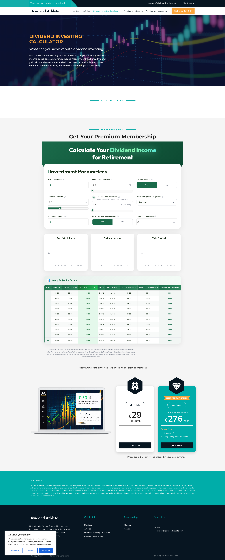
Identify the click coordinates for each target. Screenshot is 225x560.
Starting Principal (62, 179)
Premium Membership (133, 11)
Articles (86, 11)
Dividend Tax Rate (63, 197)
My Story (76, 11)
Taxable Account (151, 179)
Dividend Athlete (44, 11)
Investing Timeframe (152, 216)
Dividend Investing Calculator (105, 11)
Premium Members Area (156, 11)
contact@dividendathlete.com (170, 531)
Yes (146, 185)
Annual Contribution (63, 216)
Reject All (30, 550)
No (167, 185)
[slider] (92, 190)
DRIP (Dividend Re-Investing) (111, 216)
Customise (15, 550)
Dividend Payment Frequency (156, 197)
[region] (30, 543)
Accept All (46, 550)
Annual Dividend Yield (108, 179)
